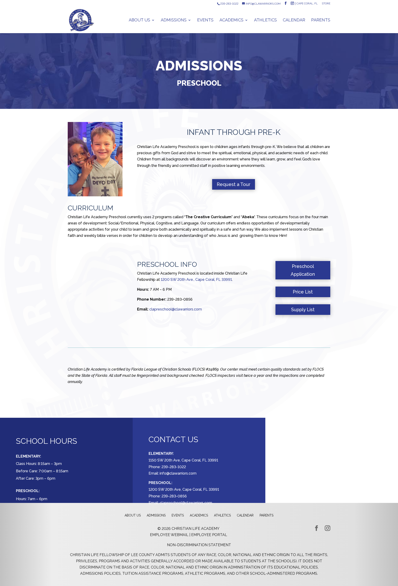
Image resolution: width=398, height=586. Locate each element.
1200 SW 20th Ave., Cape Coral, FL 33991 (196, 279)
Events (205, 20)
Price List (303, 292)
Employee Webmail (169, 535)
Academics (231, 20)
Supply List (303, 309)
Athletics (265, 20)
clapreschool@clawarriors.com (175, 309)
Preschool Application (303, 270)
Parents (320, 20)
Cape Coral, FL (307, 3)
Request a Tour (233, 184)
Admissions (174, 20)
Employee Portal (209, 535)
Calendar (294, 20)
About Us (139, 20)
